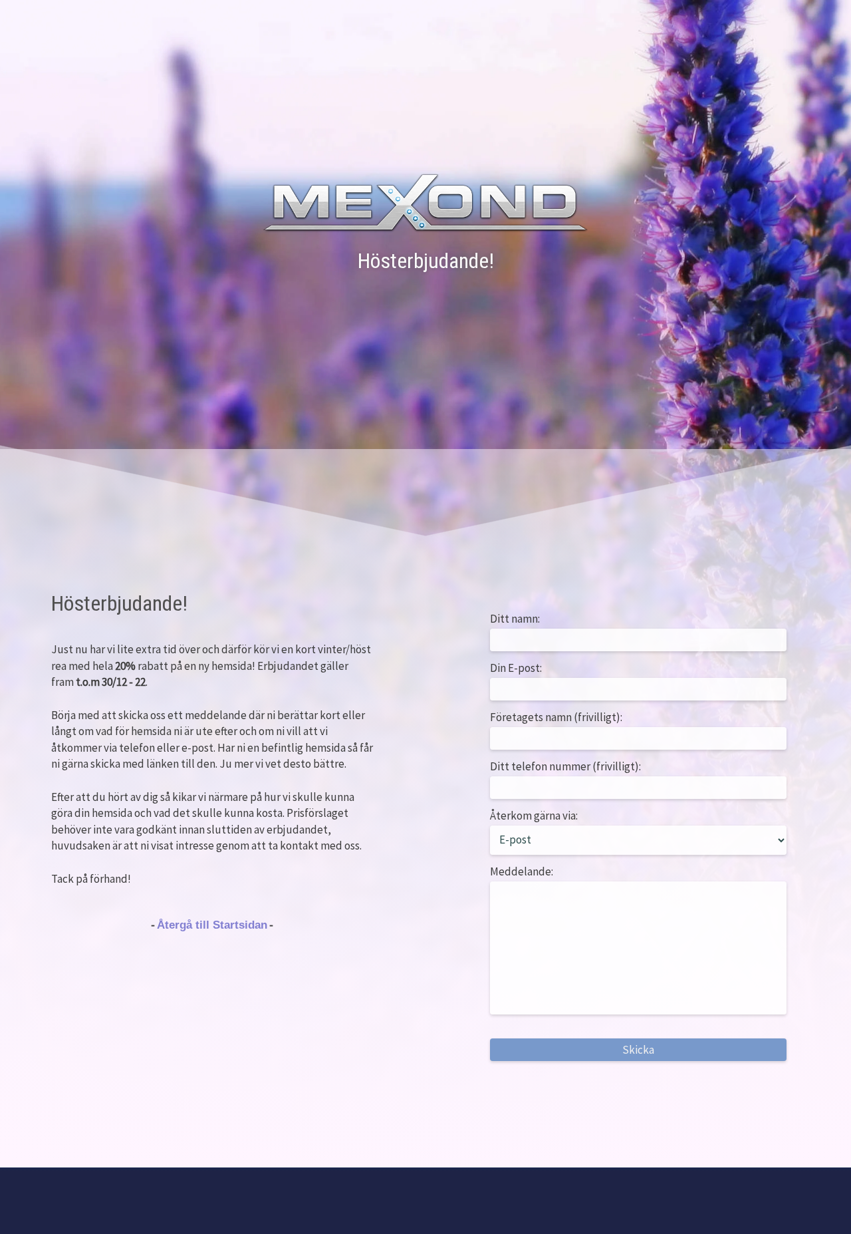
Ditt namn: (515, 618)
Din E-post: (516, 668)
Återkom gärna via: (534, 815)
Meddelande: (521, 871)
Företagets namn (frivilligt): (556, 717)
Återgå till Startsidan (212, 925)
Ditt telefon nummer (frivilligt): (565, 766)
